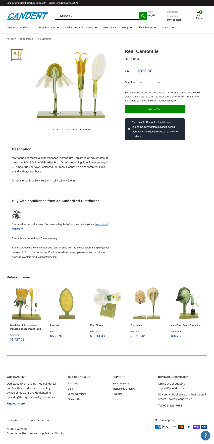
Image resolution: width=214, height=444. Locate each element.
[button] (205, 435)
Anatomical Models (17, 27)
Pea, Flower (96, 325)
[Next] (207, 314)
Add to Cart (154, 109)
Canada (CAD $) (36, 420)
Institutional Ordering (124, 388)
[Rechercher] (143, 16)
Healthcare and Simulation (79, 27)
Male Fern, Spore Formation (185, 325)
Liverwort (55, 325)
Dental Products (46, 27)
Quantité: (130, 82)
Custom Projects (77, 394)
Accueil (10, 39)
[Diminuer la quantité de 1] (141, 82)
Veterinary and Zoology (115, 27)
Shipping (117, 394)
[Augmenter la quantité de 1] (159, 82)
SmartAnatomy (121, 383)
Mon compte (174, 19)
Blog (70, 388)
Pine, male (136, 325)
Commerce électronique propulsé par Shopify (35, 433)
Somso (166, 27)
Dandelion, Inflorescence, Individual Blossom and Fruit (25, 327)
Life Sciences (145, 27)
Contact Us (74, 399)
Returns (117, 399)
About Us (73, 383)
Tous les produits (25, 39)
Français (13, 420)
